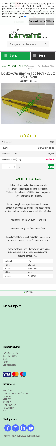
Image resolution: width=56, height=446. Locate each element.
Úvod (4, 66)
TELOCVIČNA (12, 66)
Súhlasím (50, 21)
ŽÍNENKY (22, 66)
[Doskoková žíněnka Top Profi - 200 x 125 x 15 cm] (28, 84)
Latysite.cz (21, 436)
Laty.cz (30, 436)
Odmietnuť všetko (37, 21)
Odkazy (37, 436)
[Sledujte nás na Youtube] (30, 426)
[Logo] (28, 34)
